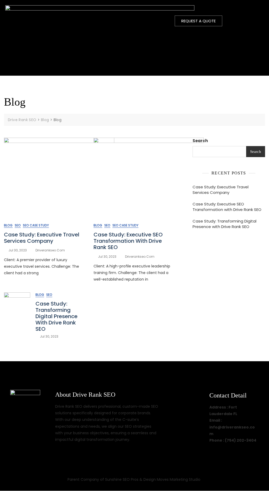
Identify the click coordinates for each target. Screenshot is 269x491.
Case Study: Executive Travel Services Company (41, 238)
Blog (8, 225)
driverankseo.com (50, 250)
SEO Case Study (36, 225)
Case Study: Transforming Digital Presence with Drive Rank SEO (56, 316)
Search (200, 140)
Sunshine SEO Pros (121, 479)
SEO (18, 225)
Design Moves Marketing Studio (172, 479)
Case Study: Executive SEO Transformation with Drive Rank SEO (128, 241)
